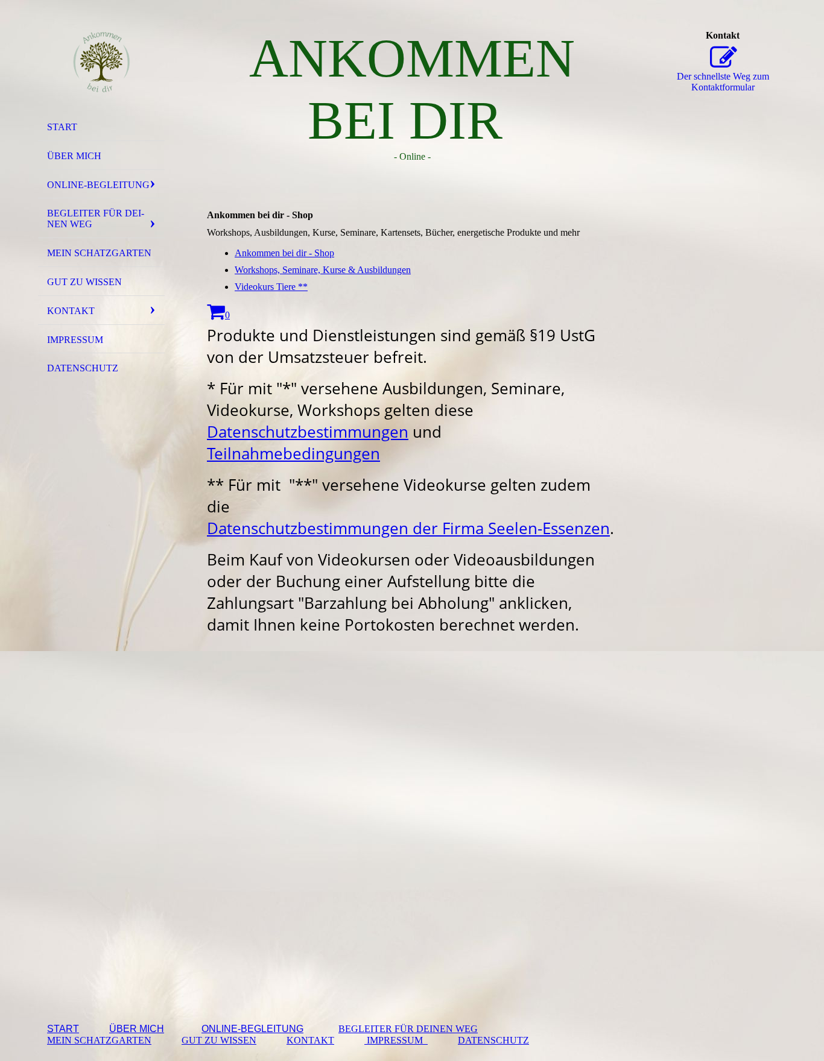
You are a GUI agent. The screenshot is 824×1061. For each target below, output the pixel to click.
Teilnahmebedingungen (293, 453)
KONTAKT (310, 1040)
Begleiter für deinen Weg (95, 218)
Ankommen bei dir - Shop (284, 253)
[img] (101, 62)
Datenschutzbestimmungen (307, 431)
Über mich (74, 156)
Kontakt (71, 311)
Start (62, 127)
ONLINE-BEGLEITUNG (252, 1029)
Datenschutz (82, 368)
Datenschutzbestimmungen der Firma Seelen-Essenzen (408, 528)
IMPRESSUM (396, 1040)
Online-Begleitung (98, 185)
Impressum (75, 340)
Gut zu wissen (84, 282)
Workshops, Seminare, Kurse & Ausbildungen (323, 270)
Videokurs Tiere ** (271, 287)
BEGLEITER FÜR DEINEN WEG (408, 1029)
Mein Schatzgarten (99, 253)
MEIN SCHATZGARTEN (99, 1040)
